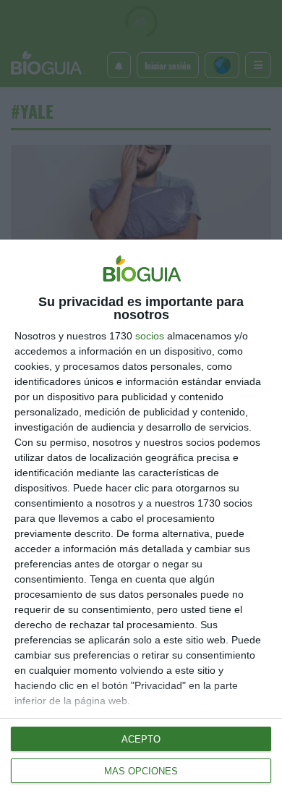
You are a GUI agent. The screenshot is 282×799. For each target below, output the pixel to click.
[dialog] (141, 519)
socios (149, 336)
